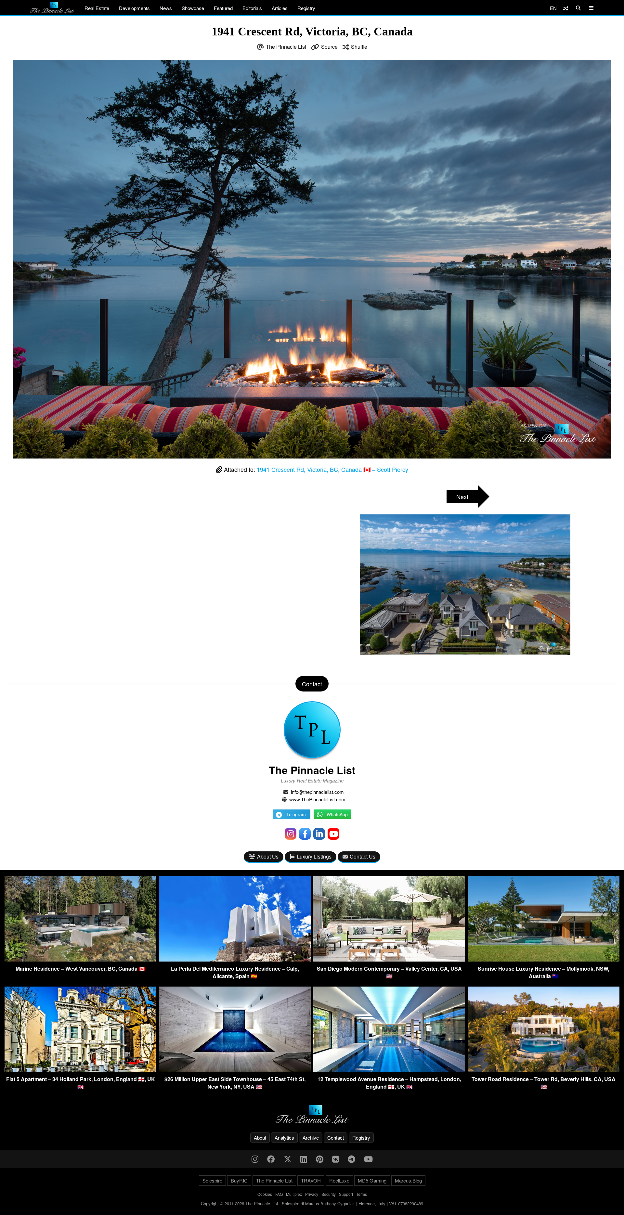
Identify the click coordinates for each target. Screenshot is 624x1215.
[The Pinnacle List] (312, 1114)
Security (328, 1194)
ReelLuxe (339, 1180)
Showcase (193, 8)
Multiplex (294, 1194)
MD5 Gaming (372, 1180)
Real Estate (96, 8)
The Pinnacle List (286, 46)
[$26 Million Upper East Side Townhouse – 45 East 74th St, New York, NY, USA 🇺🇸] (235, 1069)
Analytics (284, 1137)
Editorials (252, 8)
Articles (280, 8)
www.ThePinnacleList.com (317, 799)
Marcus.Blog (408, 1180)
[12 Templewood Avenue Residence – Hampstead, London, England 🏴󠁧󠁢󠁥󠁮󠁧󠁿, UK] (389, 1069)
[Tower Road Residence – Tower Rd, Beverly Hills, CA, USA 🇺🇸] (543, 1069)
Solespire (212, 1180)
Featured (223, 8)
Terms (361, 1194)
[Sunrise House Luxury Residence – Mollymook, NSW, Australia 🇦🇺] (543, 959)
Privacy (311, 1194)
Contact (335, 1137)
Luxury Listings (314, 856)
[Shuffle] (565, 8)
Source (329, 46)
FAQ (279, 1194)
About (260, 1137)
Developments (134, 8)
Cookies (264, 1194)
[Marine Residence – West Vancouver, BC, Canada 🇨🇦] (80, 959)
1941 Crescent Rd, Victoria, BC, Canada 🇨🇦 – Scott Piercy (332, 469)
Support (346, 1194)
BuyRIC (239, 1180)
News (166, 8)
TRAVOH (311, 1180)
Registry (306, 8)
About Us (268, 856)
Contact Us (362, 856)
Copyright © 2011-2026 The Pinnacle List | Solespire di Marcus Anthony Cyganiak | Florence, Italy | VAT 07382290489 (312, 1203)
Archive (311, 1137)
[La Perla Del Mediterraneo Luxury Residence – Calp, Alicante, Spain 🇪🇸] (235, 959)
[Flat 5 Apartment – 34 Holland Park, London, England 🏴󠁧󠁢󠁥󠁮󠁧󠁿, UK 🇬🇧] (80, 1069)
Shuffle (359, 46)
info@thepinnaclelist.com (317, 791)
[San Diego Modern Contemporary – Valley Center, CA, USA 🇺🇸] (389, 959)
